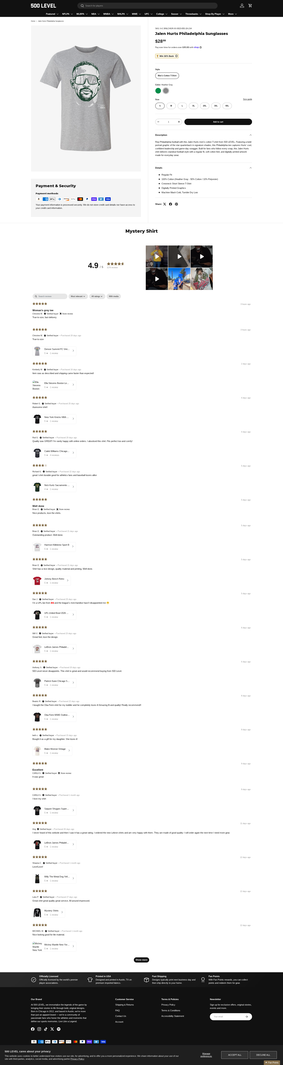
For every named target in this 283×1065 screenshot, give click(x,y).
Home (33, 21)
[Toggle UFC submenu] (151, 14)
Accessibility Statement (172, 1016)
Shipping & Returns (124, 1004)
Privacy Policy (77, 1059)
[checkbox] (114, 296)
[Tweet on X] (165, 204)
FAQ (117, 1010)
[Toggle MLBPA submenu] (86, 14)
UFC (147, 14)
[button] (250, 5)
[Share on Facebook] (170, 204)
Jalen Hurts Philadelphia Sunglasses (51, 21)
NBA (93, 14)
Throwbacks (191, 14)
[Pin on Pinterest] (176, 204)
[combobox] (147, 6)
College (160, 14)
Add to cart (218, 122)
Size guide (247, 99)
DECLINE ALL (263, 1055)
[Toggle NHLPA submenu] (127, 14)
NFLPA (65, 14)
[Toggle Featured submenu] (57, 14)
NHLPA (121, 14)
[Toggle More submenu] (236, 14)
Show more (141, 960)
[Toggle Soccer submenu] (180, 14)
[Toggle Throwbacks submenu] (200, 14)
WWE (135, 14)
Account (119, 1022)
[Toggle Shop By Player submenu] (223, 14)
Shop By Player (213, 14)
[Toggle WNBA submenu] (112, 14)
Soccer (174, 14)
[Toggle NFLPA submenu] (72, 14)
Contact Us (120, 1016)
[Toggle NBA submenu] (98, 14)
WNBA (106, 14)
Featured (50, 14)
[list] (86, 98)
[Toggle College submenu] (166, 14)
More (230, 14)
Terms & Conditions (170, 1010)
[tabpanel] (141, 629)
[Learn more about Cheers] (166, 56)
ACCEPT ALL (234, 1055)
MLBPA (80, 14)
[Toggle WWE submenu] (140, 14)
